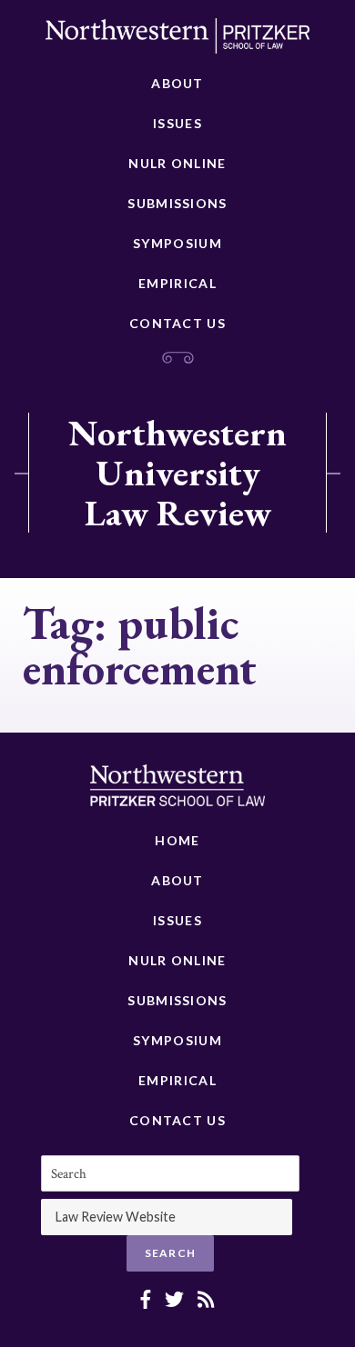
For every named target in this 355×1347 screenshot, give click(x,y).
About (177, 83)
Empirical (177, 283)
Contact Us (177, 323)
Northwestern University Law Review (177, 473)
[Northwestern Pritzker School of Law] (177, 41)
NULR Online (177, 163)
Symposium (177, 243)
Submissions (177, 203)
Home (177, 840)
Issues (177, 123)
